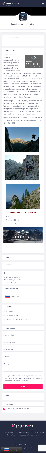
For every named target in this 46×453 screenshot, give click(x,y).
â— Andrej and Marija (11, 220)
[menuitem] (12, 297)
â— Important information (13, 224)
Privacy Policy (22, 381)
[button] (43, 4)
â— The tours (8, 216)
